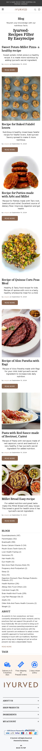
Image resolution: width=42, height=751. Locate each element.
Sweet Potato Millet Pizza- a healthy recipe (20, 48)
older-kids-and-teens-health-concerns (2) (19, 603)
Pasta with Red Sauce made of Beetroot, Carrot (20, 434)
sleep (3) (5, 571)
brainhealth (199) (8, 542)
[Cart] (38, 10)
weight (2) (6, 606)
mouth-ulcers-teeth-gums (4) (14, 548)
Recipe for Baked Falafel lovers (18, 126)
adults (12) (6, 600)
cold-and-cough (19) (10, 590)
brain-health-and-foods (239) (14, 593)
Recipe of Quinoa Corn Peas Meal (20, 281)
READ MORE (10, 70)
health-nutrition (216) (10, 583)
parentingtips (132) (9, 539)
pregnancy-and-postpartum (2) (14, 568)
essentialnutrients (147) (11, 535)
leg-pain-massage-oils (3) (12, 597)
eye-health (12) (8, 562)
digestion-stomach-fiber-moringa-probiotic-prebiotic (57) (20, 579)
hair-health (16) (8, 558)
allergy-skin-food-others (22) (14, 587)
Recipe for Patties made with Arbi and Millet (18, 194)
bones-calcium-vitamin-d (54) (14, 545)
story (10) (6, 575)
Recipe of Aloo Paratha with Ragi (20, 362)
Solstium (25, 741)
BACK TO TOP (21, 748)
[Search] (35, 10)
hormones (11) (7, 555)
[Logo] (21, 9)
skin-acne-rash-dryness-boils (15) (16, 565)
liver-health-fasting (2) (11, 552)
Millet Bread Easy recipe (18, 499)
